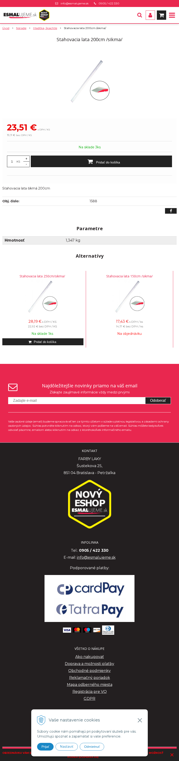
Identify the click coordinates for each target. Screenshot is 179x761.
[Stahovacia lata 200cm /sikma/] (89, 81)
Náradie (21, 28)
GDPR (89, 698)
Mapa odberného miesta (89, 684)
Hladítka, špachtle (45, 28)
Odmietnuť (92, 746)
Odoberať (158, 400)
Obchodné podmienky (89, 670)
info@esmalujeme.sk (75, 3)
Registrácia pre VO (89, 691)
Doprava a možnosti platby (89, 663)
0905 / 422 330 (109, 3)
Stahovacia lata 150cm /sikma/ (129, 276)
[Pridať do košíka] (42, 341)
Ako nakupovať (89, 657)
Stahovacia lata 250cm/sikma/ (42, 276)
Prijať (45, 746)
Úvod (5, 28)
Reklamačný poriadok (89, 677)
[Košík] (161, 15)
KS (18, 161)
